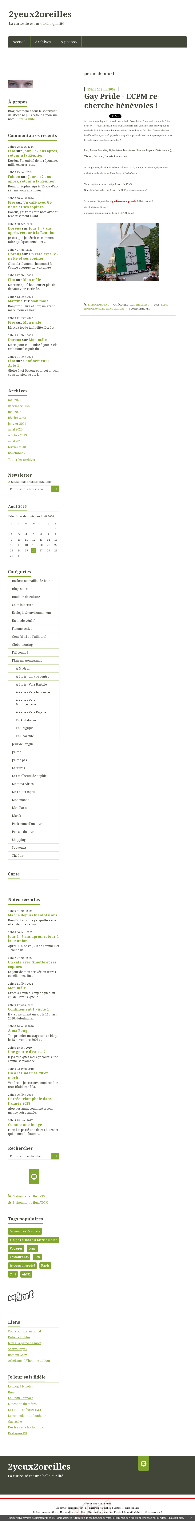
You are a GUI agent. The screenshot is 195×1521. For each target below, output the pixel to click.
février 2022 (17, 418)
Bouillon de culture (26, 597)
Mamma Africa (23, 784)
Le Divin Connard (20, 1398)
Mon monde (20, 800)
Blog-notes (20, 589)
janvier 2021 (17, 424)
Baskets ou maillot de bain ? (32, 581)
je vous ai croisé (22, 1265)
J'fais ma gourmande (27, 660)
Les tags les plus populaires (126, 1508)
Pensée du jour (23, 832)
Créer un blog (90, 1503)
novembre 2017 (19, 453)
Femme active (22, 628)
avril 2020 (15, 429)
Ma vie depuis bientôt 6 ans (32, 915)
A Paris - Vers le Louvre (33, 692)
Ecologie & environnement (31, 612)
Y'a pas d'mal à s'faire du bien (34, 1240)
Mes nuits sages (23, 792)
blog (159, 1512)
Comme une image (25, 1124)
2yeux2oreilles (40, 14)
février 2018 (17, 447)
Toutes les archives (21, 460)
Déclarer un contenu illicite (45, 1512)
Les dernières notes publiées (98, 1508)
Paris (45, 1265)
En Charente (25, 736)
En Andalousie (26, 720)
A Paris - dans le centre (32, 676)
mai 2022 (14, 412)
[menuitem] (19, 41)
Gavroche (15, 1421)
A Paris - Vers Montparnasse (26, 702)
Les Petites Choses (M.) (24, 1410)
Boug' (12, 1392)
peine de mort (115, 308)
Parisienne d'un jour (27, 824)
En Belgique (25, 728)
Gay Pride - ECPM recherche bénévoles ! (122, 100)
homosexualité (94, 308)
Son (37, 1257)
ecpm (164, 304)
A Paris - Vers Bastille (31, 684)
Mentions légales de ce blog (72, 1512)
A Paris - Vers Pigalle (31, 712)
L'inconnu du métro (22, 1404)
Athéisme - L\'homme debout (29, 1361)
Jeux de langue (23, 744)
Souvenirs (19, 847)
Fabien (14, 176)
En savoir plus (175, 1517)
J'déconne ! (20, 652)
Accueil (19, 41)
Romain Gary (17, 1355)
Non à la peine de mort (24, 1343)
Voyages (16, 1248)
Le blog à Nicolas (20, 1386)
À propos (69, 41)
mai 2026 (14, 400)
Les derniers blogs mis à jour (69, 1508)
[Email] (34, 1176)
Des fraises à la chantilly (25, 1427)
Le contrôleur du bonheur (27, 1416)
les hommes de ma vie (25, 1231)
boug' (32, 1248)
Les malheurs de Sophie (29, 776)
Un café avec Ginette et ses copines (30, 204)
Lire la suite (26, 119)
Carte (14, 874)
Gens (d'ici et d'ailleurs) (29, 636)
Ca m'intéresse (22, 605)
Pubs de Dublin (19, 1337)
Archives (43, 41)
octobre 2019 (17, 435)
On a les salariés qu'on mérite (28, 1075)
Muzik (16, 816)
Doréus (14, 228)
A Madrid (23, 668)
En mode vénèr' (23, 620)
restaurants (19, 1257)
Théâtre (18, 855)
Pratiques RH (17, 1433)
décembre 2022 (19, 406)
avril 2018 (15, 441)
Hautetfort (106, 1503)
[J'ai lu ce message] (191, 1517)
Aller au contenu (14, 3)
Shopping (19, 840)
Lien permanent (98, 304)
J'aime (16, 752)
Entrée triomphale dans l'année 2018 (30, 1100)
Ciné (13, 1274)
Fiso (11, 151)
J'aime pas (19, 760)
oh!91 (26, 1274)
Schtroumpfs (17, 1349)
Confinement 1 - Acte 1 (30, 362)
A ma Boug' (18, 1030)
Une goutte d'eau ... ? (27, 1051)
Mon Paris (19, 808)
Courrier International (24, 1331)
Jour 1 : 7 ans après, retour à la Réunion (33, 153)
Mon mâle (32, 279)
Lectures (18, 768)
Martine (15, 301)
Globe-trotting (22, 644)
